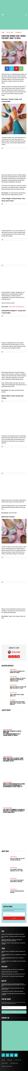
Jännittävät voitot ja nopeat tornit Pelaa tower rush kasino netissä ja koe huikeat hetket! (13, 759)
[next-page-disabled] (5, 899)
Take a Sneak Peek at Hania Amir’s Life (17, 695)
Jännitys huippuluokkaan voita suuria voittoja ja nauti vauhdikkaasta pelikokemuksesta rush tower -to (14, 785)
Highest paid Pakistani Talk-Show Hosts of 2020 (13, 974)
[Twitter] (11, 68)
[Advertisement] (14, 832)
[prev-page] (3, 899)
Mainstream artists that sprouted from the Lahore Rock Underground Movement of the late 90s (14, 984)
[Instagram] (12, 656)
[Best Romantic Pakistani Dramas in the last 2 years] (5, 869)
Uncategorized (7, 729)
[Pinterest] (16, 68)
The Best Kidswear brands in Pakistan (17, 891)
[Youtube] (18, 656)
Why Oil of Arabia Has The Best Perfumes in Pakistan (17, 859)
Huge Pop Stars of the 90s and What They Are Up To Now (18, 687)
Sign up (14, 918)
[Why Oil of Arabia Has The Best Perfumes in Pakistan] (5, 858)
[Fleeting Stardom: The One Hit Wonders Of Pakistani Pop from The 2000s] (5, 679)
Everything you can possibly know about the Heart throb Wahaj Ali (17, 703)
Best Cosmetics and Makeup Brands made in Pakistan (17, 880)
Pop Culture (10, 32)
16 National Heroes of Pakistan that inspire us (13, 969)
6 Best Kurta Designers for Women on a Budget (17, 671)
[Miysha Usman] (10, 652)
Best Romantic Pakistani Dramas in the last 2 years (16, 870)
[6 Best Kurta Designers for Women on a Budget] (5, 671)
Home (3, 32)
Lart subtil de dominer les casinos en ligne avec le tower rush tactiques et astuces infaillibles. (13, 811)
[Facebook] (7, 68)
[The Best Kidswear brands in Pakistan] (5, 891)
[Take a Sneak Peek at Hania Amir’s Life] (5, 694)
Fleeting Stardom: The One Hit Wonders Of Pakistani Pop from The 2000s (18, 679)
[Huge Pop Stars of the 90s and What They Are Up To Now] (5, 687)
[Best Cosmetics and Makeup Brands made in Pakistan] (5, 880)
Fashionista (18, 32)
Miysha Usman (16, 652)
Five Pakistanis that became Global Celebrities (13, 976)
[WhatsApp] (21, 68)
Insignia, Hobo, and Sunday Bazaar (16, 306)
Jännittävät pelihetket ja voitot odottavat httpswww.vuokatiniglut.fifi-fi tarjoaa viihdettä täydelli (12, 733)
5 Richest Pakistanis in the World (10, 971)
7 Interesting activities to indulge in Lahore (12, 991)
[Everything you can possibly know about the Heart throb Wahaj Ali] (5, 702)
